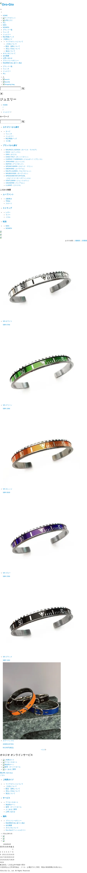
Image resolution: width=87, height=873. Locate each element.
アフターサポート (11, 762)
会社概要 (6, 56)
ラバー (8, 215)
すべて (8, 131)
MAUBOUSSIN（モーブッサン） (17, 173)
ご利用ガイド (9, 760)
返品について (10, 51)
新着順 (84, 240)
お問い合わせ (7, 58)
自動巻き (9, 199)
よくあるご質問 (10, 769)
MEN (4, 25)
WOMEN (6, 27)
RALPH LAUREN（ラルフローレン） (19, 171)
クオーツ (9, 203)
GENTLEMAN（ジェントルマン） (18, 180)
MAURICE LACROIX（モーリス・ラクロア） (22, 150)
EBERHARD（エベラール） (15, 169)
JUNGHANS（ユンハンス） (15, 161)
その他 (8, 141)
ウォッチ (6, 32)
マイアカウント (10, 18)
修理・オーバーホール (13, 767)
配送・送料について (13, 46)
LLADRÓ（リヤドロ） (14, 185)
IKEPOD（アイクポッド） (15, 164)
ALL (4, 22)
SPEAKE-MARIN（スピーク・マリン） (19, 166)
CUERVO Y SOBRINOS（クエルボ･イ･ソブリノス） (24, 159)
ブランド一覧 (7, 30)
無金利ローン (9, 764)
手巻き (8, 201)
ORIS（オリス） (11, 154)
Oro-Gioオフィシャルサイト (16, 830)
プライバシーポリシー (11, 60)
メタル (8, 217)
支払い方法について (13, 49)
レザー (8, 212)
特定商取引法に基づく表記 (12, 63)
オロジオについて (9, 53)
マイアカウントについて (14, 41)
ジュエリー (7, 34)
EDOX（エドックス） (13, 152)
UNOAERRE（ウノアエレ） (16, 183)
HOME (5, 15)
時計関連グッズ (8, 37)
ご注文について (11, 44)
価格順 (77, 240)
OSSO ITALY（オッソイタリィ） (17, 157)
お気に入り (9, 20)
